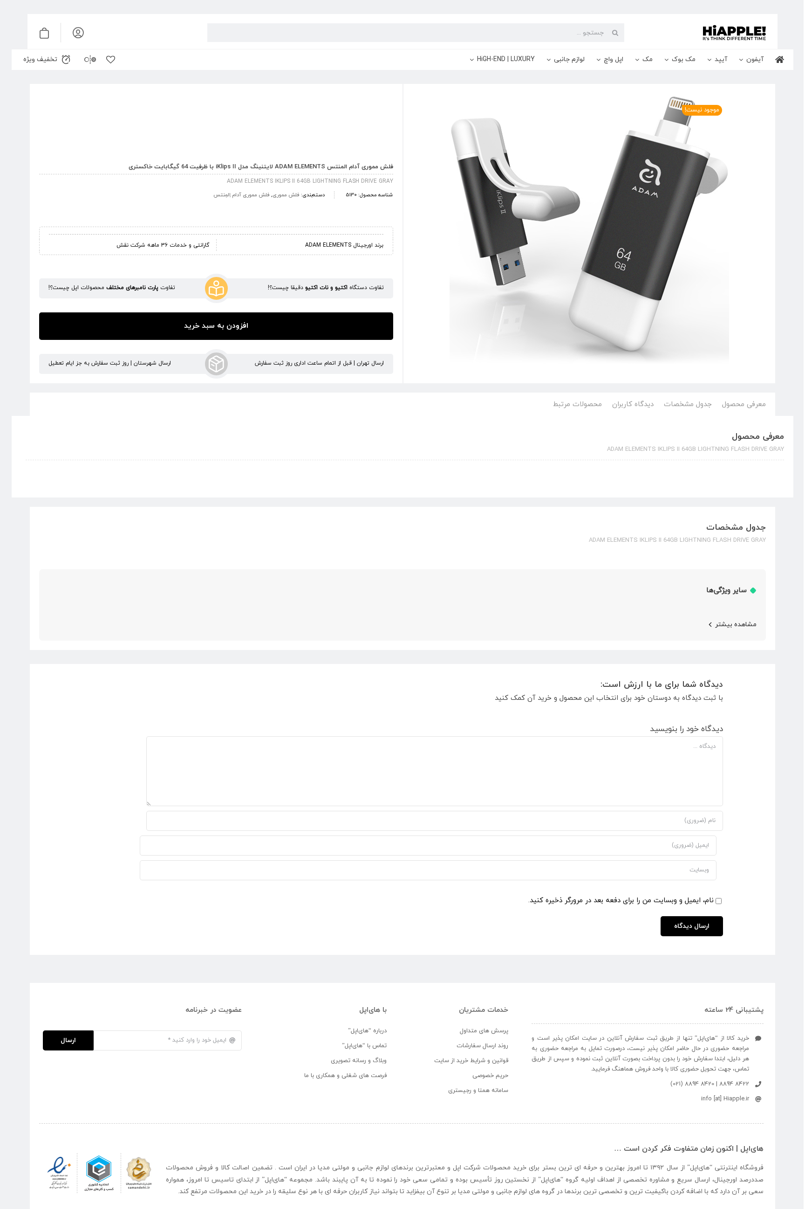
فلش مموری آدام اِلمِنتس (241, 195)
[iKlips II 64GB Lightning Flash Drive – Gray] (589, 235)
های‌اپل (699, 1167)
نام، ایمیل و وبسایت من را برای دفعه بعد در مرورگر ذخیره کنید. (621, 900)
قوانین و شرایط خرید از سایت (471, 1061)
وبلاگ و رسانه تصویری (359, 1061)
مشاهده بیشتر (736, 624)
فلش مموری (286, 195)
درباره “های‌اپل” (367, 1031)
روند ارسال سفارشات (482, 1046)
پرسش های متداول (484, 1031)
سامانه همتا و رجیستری (478, 1090)
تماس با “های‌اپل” (364, 1046)
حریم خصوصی (490, 1075)
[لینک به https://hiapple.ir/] (699, 32)
